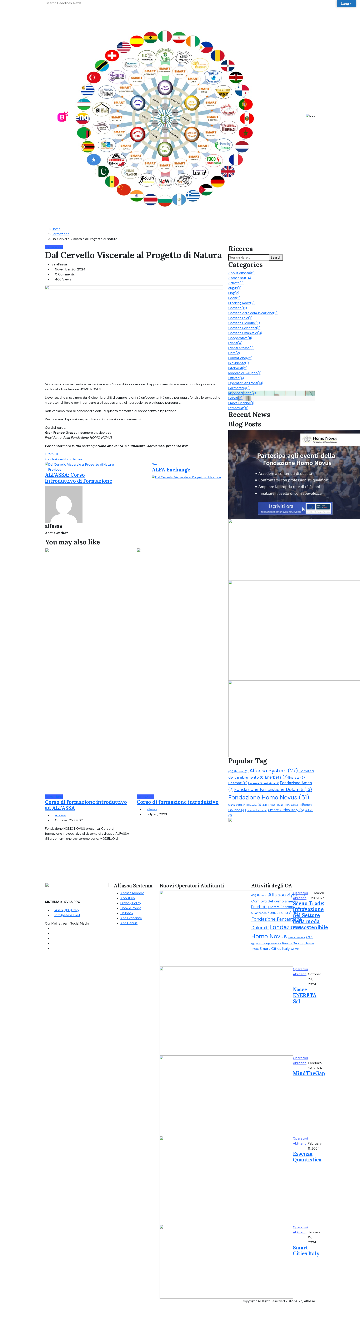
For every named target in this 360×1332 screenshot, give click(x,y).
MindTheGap (278, 804)
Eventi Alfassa (241, 348)
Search (276, 257)
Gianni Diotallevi (238, 804)
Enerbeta (276, 777)
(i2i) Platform (238, 771)
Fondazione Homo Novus (64, 459)
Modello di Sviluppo (244, 373)
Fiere (234, 353)
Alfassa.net (239, 278)
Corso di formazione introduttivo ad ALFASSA (86, 805)
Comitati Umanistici (245, 333)
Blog (233, 293)
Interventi (237, 368)
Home (56, 229)
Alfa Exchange (131, 918)
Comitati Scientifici (244, 328)
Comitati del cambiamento (274, 901)
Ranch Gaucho (293, 943)
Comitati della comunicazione (253, 313)
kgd (265, 804)
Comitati (237, 308)
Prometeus (294, 804)
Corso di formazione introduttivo (178, 802)
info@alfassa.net (67, 915)
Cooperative (240, 338)
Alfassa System (273, 770)
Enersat (237, 782)
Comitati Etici (240, 318)
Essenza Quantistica (263, 783)
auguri (234, 288)
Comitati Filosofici (244, 323)
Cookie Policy (130, 908)
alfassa (60, 815)
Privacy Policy (130, 903)
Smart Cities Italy (286, 809)
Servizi (235, 398)
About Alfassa (241, 273)
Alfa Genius (129, 923)
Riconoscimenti (242, 393)
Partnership (239, 388)
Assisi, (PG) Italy (66, 910)
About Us (127, 898)
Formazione (60, 234)
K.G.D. (255, 805)
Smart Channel (241, 403)
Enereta (296, 778)
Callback (126, 913)
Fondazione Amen (283, 912)
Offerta (236, 378)
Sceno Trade (257, 810)
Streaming (238, 408)
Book (234, 298)
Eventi (235, 343)
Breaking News (241, 303)
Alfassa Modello (132, 893)
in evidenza (238, 363)
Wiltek (295, 949)
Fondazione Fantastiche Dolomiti (273, 789)
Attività (236, 283)
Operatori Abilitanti (245, 383)
